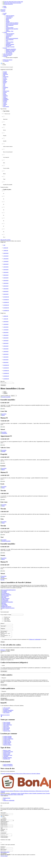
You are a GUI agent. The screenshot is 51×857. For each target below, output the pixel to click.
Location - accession (10, 46)
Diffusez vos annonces (8, 765)
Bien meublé (8, 45)
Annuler (2, 699)
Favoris (10, 4)
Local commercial (9, 25)
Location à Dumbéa (7, 737)
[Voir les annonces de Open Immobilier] (5, 596)
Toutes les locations (7, 744)
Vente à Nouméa (6, 722)
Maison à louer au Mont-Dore (7, 794)
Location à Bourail (7, 742)
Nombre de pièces (5, 821)
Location (4, 64)
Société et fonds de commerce (12, 22)
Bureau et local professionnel (12, 24)
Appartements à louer (7, 755)
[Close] (1, 842)
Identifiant (3, 846)
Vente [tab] (5, 391)
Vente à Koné (6, 729)
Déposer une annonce (5, 714)
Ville (2, 828)
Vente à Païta (6, 726)
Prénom (3, 623)
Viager (7, 30)
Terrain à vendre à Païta (18, 794)
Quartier (2, 830)
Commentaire (3, 833)
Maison (7, 19)
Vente (4, 14)
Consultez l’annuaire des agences (7, 607)
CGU (4, 799)
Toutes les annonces (10, 15)
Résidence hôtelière (10, 44)
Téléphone (3, 628)
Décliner (12, 650)
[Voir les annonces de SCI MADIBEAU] (5, 593)
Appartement (8, 18)
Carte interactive (9, 16)
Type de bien (4, 819)
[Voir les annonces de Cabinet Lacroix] (4, 599)
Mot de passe (4, 849)
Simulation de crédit (10, 51)
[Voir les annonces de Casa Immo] (3, 592)
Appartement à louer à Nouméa (43, 793)
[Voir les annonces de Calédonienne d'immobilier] (7, 601)
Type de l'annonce (5, 815)
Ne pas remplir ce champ (6, 614)
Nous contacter (6, 712)
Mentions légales (6, 798)
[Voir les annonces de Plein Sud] (3, 603)
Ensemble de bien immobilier (12, 28)
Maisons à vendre (7, 750)
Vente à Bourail (6, 728)
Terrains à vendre (6, 752)
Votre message (4, 631)
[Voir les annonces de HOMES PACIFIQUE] (6, 606)
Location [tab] (5, 393)
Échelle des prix (4, 824)
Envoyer (2, 641)
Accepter (8, 650)
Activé (3, 665)
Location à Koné (6, 743)
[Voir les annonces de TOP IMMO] (4, 591)
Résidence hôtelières (7, 757)
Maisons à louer (6, 754)
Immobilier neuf (6, 758)
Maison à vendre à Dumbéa (31, 793)
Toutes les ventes (6, 730)
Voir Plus (2, 577)
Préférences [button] (3, 650)
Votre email (3, 626)
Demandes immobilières (8, 710)
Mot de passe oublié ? (5, 852)
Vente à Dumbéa (6, 723)
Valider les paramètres (9, 699)
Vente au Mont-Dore (7, 724)
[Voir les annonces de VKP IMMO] (4, 604)
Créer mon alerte (4, 837)
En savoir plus (4, 671)
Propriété (8, 21)
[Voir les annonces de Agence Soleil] (4, 605)
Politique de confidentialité (8, 800)
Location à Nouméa (7, 736)
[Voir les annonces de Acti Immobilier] (4, 600)
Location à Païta (6, 740)
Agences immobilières (7, 764)
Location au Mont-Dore (8, 738)
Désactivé (4, 677)
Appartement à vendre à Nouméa (18, 793)
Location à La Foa (7, 741)
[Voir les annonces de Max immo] (3, 597)
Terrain (7, 20)
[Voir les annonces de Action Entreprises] (5, 598)
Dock (7, 26)
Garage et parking (9, 27)
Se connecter (6, 709)
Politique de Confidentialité (35, 639)
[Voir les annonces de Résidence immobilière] (6, 594)
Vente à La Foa (6, 727)
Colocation (8, 43)
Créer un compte (6, 707)
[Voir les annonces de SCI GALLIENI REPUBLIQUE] (8, 590)
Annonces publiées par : (6, 395)
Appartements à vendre (8, 751)
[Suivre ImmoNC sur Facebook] (1, 716)
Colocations (5, 756)
